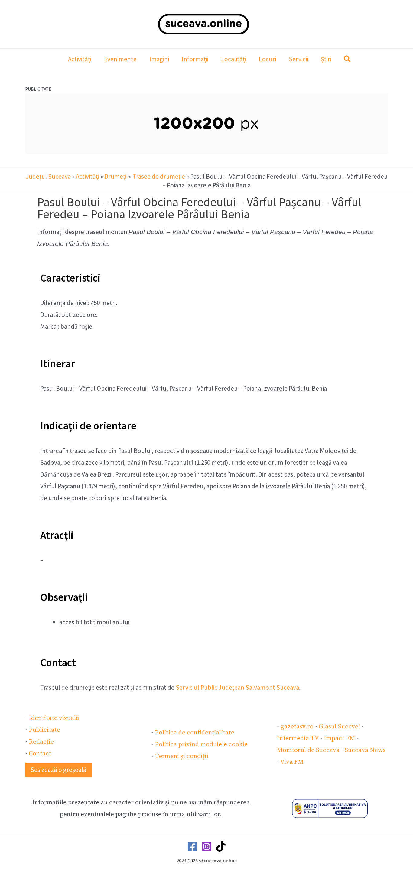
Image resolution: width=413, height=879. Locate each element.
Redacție (41, 742)
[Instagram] (206, 846)
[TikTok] (221, 846)
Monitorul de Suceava (308, 750)
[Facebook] (192, 846)
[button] (347, 60)
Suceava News (365, 750)
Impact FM (339, 738)
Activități (87, 176)
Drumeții (116, 176)
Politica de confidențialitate (194, 733)
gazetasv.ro (297, 727)
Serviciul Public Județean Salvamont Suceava (237, 687)
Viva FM (292, 762)
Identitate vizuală (54, 718)
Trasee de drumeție (159, 176)
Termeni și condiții (181, 756)
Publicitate (44, 730)
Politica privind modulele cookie (201, 744)
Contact (40, 753)
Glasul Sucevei (339, 727)
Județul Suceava (48, 176)
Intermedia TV (298, 738)
